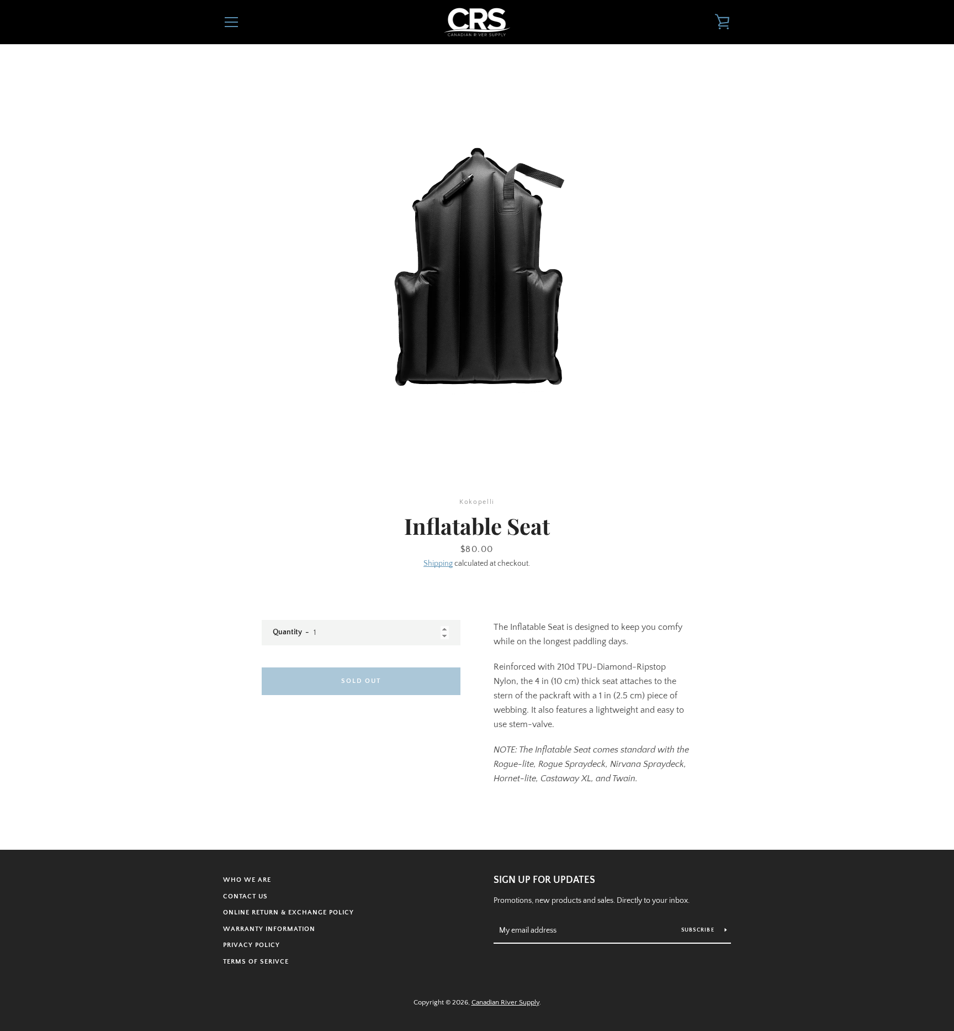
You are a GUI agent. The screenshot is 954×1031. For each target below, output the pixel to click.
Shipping (438, 563)
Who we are (247, 879)
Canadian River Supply (505, 1002)
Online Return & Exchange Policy (288, 912)
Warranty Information (269, 929)
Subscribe (699, 930)
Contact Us (245, 896)
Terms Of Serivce (256, 961)
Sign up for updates (544, 880)
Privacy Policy (251, 945)
